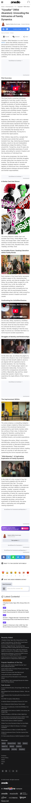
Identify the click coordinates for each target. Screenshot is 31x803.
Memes (12, 746)
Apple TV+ (4, 746)
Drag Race (21, 749)
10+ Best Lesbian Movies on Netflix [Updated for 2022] (15, 736)
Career (3, 761)
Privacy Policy (4, 757)
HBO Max (14, 749)
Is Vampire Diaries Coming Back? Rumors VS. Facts (14, 701)
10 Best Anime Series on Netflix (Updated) (12, 720)
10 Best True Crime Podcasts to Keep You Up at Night (14, 723)
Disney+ (25, 743)
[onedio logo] (14, 783)
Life (4, 607)
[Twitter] (9, 771)
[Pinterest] (16, 771)
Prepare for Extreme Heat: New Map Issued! (12, 672)
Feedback (3, 755)
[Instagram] (2, 771)
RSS (2, 763)
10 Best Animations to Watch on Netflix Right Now (13, 729)
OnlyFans (18, 746)
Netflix (3, 42)
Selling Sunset (5, 749)
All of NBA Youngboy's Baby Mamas (10, 698)
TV (15, 6)
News (2, 6)
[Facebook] (6, 771)
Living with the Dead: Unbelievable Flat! (11, 674)
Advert (3, 759)
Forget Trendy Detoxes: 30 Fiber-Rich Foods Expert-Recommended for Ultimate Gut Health (16, 611)
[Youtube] (13, 771)
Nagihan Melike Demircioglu (18, 24)
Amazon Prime (11, 743)
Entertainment (9, 6)
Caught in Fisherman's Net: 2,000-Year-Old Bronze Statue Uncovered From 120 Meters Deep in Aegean (15, 626)
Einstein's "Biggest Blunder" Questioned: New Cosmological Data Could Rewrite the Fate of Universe (16, 618)
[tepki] (3, 572)
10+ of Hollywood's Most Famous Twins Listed (13, 704)
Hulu (19, 743)
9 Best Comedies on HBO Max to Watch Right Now (14, 714)
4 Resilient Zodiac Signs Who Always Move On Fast (16, 603)
